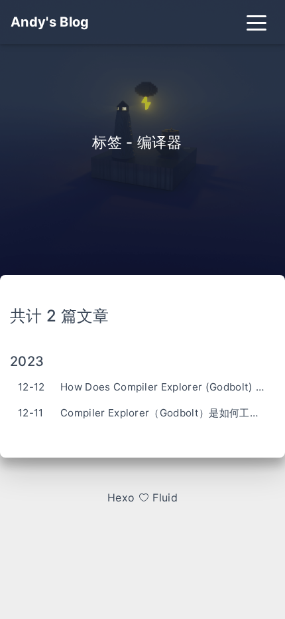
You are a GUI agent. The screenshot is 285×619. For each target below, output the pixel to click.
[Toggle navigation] (256, 22)
